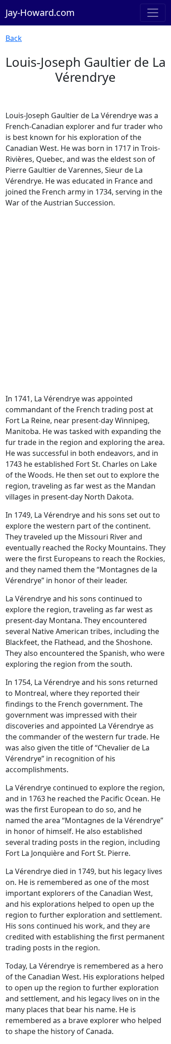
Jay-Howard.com (40, 12)
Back (13, 38)
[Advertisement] (85, 300)
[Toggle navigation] (153, 13)
